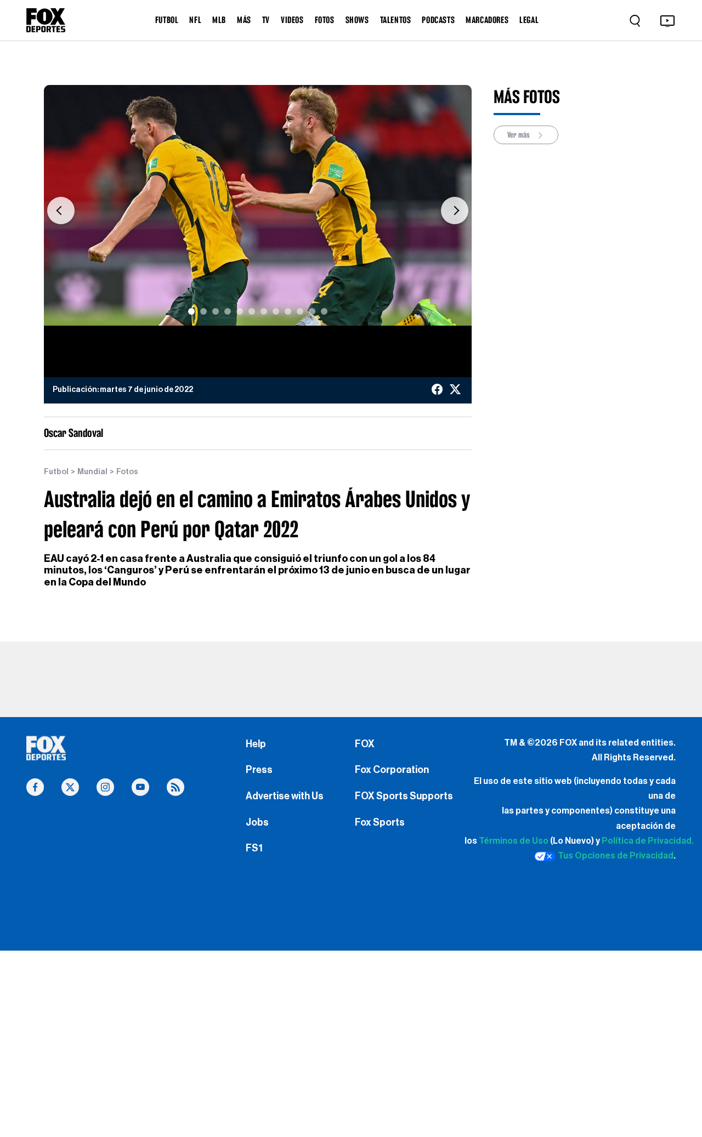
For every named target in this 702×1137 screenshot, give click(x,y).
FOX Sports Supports (404, 796)
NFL (195, 20)
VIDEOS (292, 20)
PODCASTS (438, 20)
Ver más (519, 134)
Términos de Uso (513, 841)
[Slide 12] (324, 311)
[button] (61, 211)
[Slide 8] (276, 311)
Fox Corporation (392, 770)
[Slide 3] (215, 311)
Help (256, 744)
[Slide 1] (191, 311)
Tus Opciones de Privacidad (615, 855)
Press (259, 770)
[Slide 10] (300, 311)
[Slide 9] (288, 311)
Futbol (56, 472)
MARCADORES (487, 20)
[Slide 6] (251, 311)
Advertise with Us (285, 796)
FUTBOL (167, 20)
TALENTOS (395, 20)
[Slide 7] (264, 311)
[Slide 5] (239, 311)
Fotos (127, 472)
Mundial (92, 472)
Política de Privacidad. (648, 841)
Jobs (257, 822)
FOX (365, 744)
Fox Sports (380, 822)
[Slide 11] (312, 311)
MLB (219, 20)
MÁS (244, 20)
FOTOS (325, 20)
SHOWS (357, 20)
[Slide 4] (227, 311)
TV (266, 20)
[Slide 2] (203, 311)
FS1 (254, 848)
